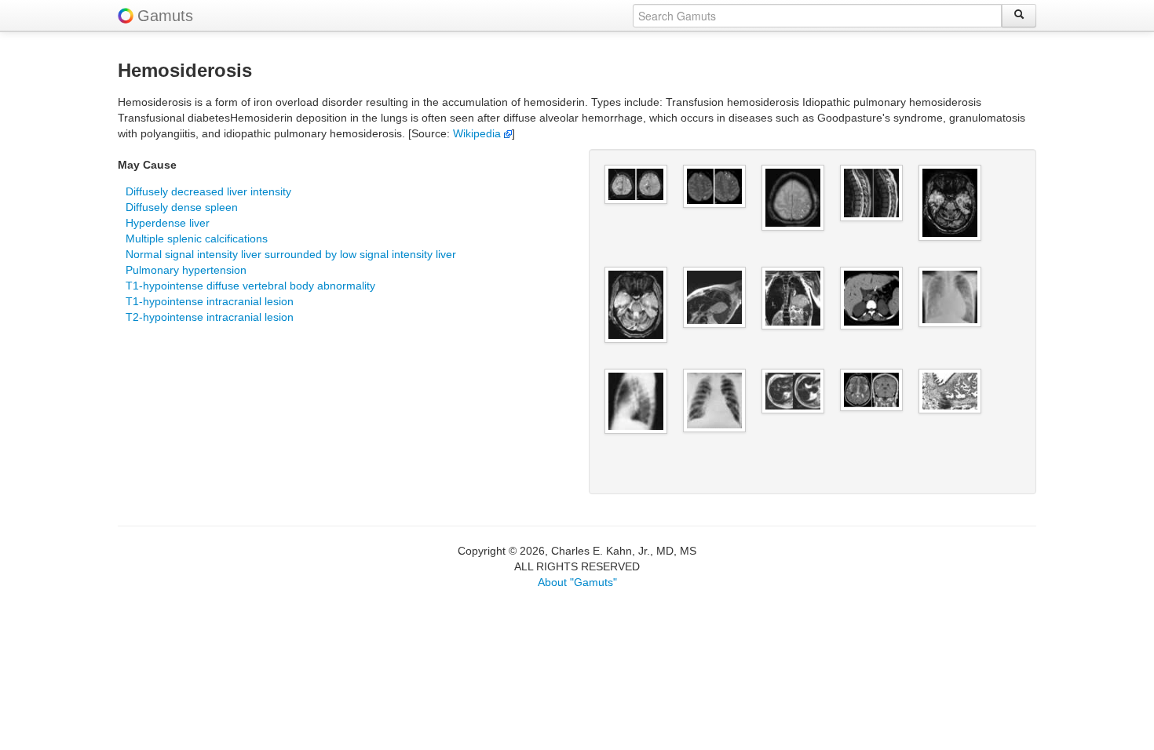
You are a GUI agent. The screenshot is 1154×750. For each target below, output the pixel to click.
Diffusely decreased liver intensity (208, 191)
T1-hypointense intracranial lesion (210, 301)
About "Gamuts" (577, 582)
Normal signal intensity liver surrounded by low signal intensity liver (291, 254)
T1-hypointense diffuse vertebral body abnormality (250, 285)
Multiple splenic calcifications (197, 238)
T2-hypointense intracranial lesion (210, 317)
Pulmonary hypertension (186, 270)
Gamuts (165, 15)
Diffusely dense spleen (182, 207)
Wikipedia (478, 133)
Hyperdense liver (168, 223)
